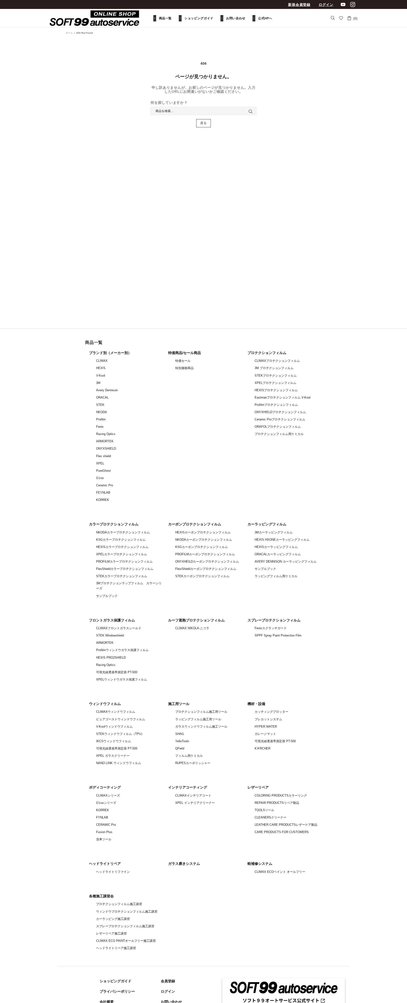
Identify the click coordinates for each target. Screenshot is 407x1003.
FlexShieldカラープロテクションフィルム (124, 569)
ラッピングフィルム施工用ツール (198, 719)
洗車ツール (103, 839)
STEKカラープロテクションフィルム (121, 576)
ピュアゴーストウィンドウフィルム (120, 719)
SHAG (179, 734)
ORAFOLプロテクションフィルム (278, 426)
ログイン (326, 5)
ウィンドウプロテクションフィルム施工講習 (126, 911)
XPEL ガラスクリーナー (113, 755)
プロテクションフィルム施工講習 (119, 904)
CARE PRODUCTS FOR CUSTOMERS (282, 832)
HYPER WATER (266, 726)
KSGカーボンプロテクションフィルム (201, 547)
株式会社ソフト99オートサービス (94, 18)
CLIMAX (102, 361)
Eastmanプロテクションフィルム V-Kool (282, 397)
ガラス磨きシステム (184, 864)
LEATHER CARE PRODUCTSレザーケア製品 (286, 824)
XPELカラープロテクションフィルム (121, 554)
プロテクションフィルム (267, 353)
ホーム (69, 33)
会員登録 (168, 981)
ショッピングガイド (115, 981)
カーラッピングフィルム (267, 524)
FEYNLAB (103, 492)
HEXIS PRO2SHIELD (111, 657)
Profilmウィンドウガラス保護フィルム (122, 650)
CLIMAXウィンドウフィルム (115, 711)
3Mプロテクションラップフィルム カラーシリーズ (129, 585)
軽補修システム (260, 864)
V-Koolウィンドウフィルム (114, 726)
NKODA (101, 412)
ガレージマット (265, 734)
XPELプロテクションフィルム (275, 383)
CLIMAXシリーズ (108, 795)
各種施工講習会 (101, 896)
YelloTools (182, 741)
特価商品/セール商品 (184, 353)
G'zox (100, 478)
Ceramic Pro (104, 485)
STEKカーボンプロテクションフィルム (202, 576)
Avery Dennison (107, 390)
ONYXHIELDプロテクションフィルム (280, 412)
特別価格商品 (184, 368)
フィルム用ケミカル (189, 755)
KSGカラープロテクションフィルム (121, 539)
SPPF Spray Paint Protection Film (278, 635)
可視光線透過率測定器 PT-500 (116, 672)
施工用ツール (178, 704)
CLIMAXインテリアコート (193, 795)
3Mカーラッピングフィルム (274, 532)
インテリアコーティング (187, 787)
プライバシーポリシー (117, 991)
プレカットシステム (268, 719)
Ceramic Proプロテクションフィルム (280, 419)
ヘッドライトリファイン (113, 872)
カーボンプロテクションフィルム (194, 524)
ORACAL (102, 397)
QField (179, 748)
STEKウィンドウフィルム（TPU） (120, 734)
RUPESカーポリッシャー (192, 763)
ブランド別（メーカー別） (110, 353)
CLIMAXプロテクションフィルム (277, 361)
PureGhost (103, 470)
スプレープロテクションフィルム (274, 620)
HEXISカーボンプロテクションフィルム (203, 532)
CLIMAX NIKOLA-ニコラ (192, 628)
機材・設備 (256, 704)
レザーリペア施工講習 (111, 933)
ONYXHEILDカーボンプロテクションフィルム (207, 561)
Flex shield (103, 456)
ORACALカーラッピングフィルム (278, 554)
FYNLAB (102, 817)
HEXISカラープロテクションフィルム (122, 547)
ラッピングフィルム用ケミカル (276, 576)
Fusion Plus (104, 832)
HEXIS (101, 368)
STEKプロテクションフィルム (276, 375)
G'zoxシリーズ (106, 803)
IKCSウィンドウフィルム (113, 741)
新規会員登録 (299, 5)
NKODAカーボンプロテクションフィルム (203, 539)
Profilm (101, 419)
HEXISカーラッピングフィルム (276, 547)
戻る (203, 123)
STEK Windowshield (110, 635)
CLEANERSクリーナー (270, 817)
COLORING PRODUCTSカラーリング (281, 795)
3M (98, 383)
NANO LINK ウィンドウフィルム (118, 763)
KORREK (102, 500)
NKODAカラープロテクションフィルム (123, 532)
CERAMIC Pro (106, 824)
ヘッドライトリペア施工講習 (116, 948)
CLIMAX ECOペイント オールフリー (280, 872)
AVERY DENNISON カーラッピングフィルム (286, 561)
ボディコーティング (105, 787)
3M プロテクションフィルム (274, 368)
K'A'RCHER (262, 748)
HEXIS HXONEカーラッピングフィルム (282, 539)
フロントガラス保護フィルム (112, 620)
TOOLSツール (264, 810)
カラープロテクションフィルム (113, 524)
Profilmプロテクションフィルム (276, 405)
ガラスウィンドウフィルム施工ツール (201, 726)
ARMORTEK (105, 441)
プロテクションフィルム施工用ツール (201, 711)
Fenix (100, 426)
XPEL (100, 463)
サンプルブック (107, 596)
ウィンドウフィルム (105, 704)
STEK (100, 405)
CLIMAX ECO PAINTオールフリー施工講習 (126, 941)
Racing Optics (105, 434)
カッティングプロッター (271, 711)
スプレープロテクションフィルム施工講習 (125, 926)
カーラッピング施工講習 (113, 919)
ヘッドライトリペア (105, 864)
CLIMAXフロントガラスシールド (118, 628)
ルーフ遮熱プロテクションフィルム (196, 620)
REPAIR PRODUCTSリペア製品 (277, 803)
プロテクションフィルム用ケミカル (279, 434)
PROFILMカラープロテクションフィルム (124, 561)
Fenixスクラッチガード (271, 628)
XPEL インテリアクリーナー (195, 803)
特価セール (183, 361)
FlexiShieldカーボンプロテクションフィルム (205, 569)
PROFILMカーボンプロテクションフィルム (205, 554)
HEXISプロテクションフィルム (276, 390)
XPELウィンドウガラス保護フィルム (121, 679)
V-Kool (100, 375)
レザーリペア (258, 787)
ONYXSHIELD (106, 448)
